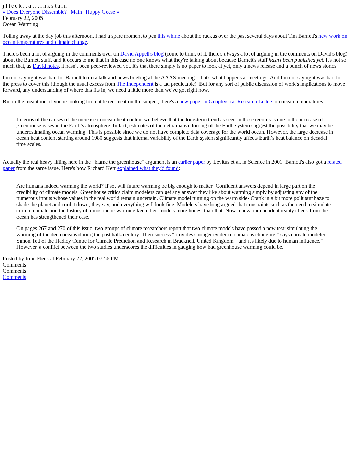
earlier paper (191, 162)
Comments (14, 277)
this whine (169, 36)
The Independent (135, 84)
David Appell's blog (142, 54)
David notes (46, 66)
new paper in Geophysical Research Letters (226, 101)
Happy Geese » (102, 12)
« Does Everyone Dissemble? (35, 12)
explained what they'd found (148, 168)
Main (76, 12)
